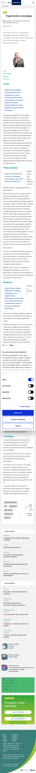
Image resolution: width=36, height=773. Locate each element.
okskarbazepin (8, 514)
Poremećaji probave (9, 610)
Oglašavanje (11, 743)
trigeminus (7, 517)
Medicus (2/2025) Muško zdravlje (13, 656)
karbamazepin (8, 510)
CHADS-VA (7, 686)
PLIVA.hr (5, 751)
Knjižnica (14, 736)
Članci (4, 736)
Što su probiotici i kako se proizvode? (16, 614)
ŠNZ (9, 758)
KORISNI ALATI (8, 679)
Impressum (18, 743)
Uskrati (18, 426)
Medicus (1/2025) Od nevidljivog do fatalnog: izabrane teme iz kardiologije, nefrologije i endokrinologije (21, 668)
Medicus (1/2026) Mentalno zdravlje (13, 646)
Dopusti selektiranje (18, 419)
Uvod (4, 71)
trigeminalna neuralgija (10, 502)
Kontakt (5, 743)
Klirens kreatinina (9, 683)
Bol (5, 12)
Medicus (14, 738)
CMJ (9, 754)
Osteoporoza (7, 619)
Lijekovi (5, 740)
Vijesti (4, 738)
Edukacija (15, 735)
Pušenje (6, 689)
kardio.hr (15, 754)
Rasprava (5, 76)
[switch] (31, 385)
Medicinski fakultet (12, 756)
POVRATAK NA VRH (29, 514)
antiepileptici (13, 506)
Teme (4, 735)
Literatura (6, 79)
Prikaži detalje (25, 406)
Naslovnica (5, 6)
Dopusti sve (18, 413)
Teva (4, 749)
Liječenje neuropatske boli (12, 547)
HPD (11, 754)
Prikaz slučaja (7, 73)
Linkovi (14, 740)
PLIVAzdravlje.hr (16, 749)
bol (5, 506)
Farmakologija (8, 599)
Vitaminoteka (14, 758)
